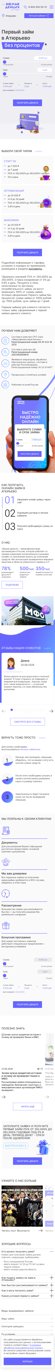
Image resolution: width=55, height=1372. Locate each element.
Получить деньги (27, 102)
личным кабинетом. (30, 749)
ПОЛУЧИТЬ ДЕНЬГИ (27, 252)
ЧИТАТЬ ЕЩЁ (27, 1106)
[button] (5, 711)
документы (35, 268)
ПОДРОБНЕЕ (12, 584)
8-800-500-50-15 (37, 7)
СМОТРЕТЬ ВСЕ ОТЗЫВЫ (27, 721)
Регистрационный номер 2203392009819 (24, 353)
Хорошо (28, 1361)
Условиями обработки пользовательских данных (23, 1346)
